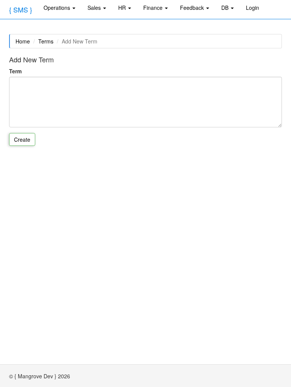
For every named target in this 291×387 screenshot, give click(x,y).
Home (23, 41)
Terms (45, 41)
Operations (58, 7)
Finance (153, 7)
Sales (95, 7)
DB (225, 7)
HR (122, 7)
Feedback (192, 7)
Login (252, 7)
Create (22, 139)
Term (15, 71)
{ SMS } (20, 9)
